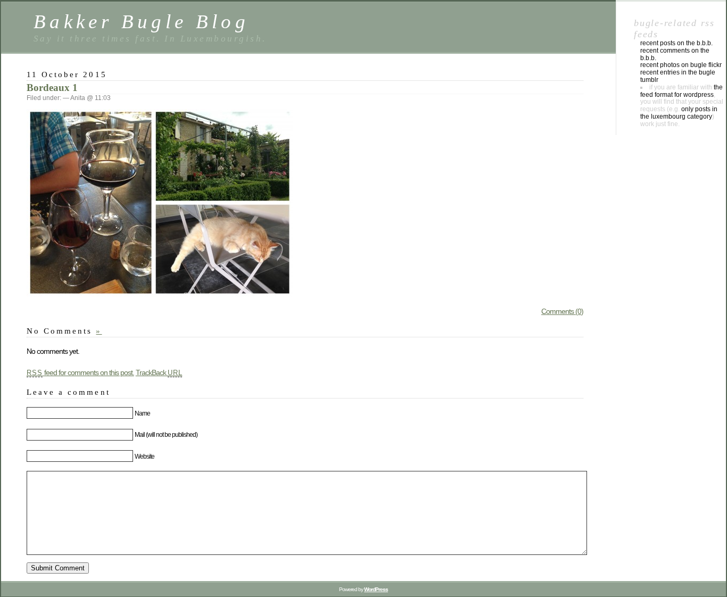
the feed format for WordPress (681, 91)
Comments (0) (562, 311)
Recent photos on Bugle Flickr (681, 65)
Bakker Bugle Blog (141, 21)
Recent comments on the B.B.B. (674, 54)
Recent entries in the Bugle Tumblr (677, 76)
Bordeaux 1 (52, 87)
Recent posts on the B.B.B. (676, 43)
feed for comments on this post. (80, 372)
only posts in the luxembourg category (678, 112)
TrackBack (159, 372)
